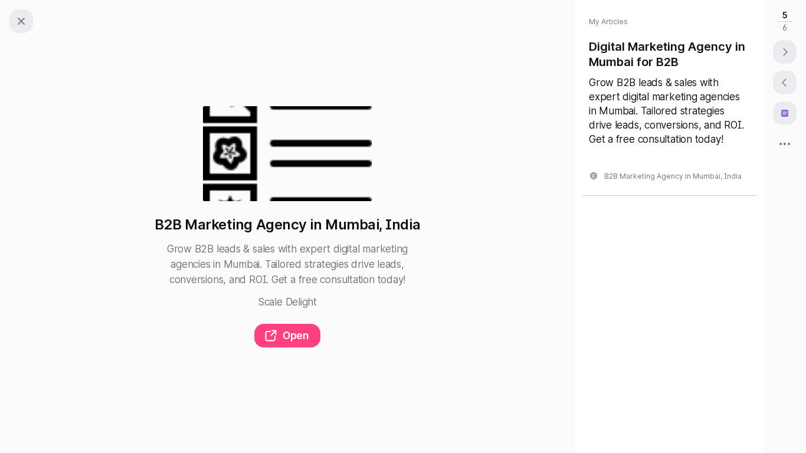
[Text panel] (785, 113)
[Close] (21, 21)
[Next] (785, 52)
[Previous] (785, 82)
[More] (785, 144)
